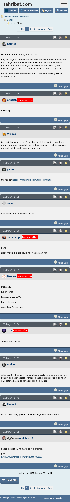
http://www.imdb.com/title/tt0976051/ (33, 179)
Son (50, 29)
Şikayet (60, 38)
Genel (10, 19)
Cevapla (12, 480)
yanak (10, 169)
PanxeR (11, 404)
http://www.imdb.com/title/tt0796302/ (21, 456)
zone (10, 203)
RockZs (11, 364)
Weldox (11, 133)
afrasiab (12, 100)
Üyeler (48, 10)
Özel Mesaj (66, 38)
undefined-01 (27, 438)
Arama (63, 10)
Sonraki (41, 29)
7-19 (9, 330)
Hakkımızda (49, 498)
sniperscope (14, 237)
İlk (22, 29)
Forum (13, 10)
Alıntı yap (62, 86)
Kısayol (55, 38)
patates (11, 44)
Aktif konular (31, 10)
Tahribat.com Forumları (16, 16)
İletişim (59, 498)
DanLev (11, 276)
